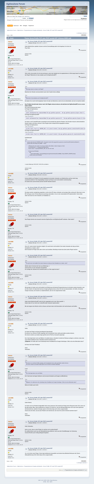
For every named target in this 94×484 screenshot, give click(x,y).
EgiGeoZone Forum (16, 4)
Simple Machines (53, 480)
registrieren (26, 16)
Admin (10, 41)
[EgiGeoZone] (8, 57)
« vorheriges (79, 33)
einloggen (20, 16)
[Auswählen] (30, 110)
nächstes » (84, 33)
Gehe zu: (61, 470)
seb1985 (10, 68)
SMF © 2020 (46, 480)
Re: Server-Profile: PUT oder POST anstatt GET (40, 41)
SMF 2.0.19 (40, 480)
